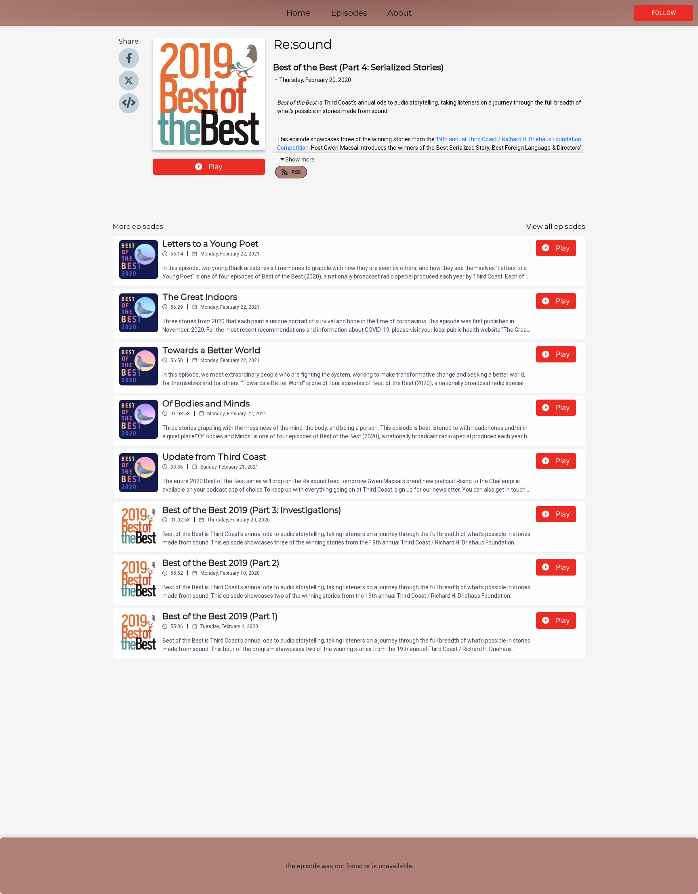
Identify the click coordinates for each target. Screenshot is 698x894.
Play (215, 166)
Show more (300, 159)
